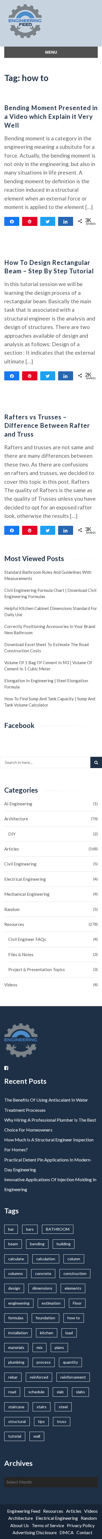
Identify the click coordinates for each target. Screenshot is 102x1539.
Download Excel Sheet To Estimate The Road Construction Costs (46, 647)
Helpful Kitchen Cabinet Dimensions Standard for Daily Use (50, 611)
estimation (51, 1303)
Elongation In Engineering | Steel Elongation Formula (46, 683)
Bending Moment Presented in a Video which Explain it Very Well (51, 116)
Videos (10, 984)
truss (61, 1421)
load (69, 1332)
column (73, 1258)
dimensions (42, 1288)
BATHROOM (57, 1229)
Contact (84, 1532)
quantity (70, 1362)
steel (63, 1406)
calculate (16, 1258)
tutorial (14, 1436)
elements (73, 1288)
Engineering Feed (23, 1511)
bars (30, 1229)
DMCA (67, 1532)
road (12, 1391)
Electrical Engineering (25, 879)
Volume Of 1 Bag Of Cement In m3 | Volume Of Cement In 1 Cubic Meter (48, 665)
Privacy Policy (81, 1525)
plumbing (16, 1362)
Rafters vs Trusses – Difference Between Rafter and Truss (47, 425)
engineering (18, 1303)
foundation (45, 1317)
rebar (13, 1377)
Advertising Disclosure (34, 1532)
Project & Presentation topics (36, 969)
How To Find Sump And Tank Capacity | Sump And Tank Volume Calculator (49, 701)
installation (18, 1332)
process (44, 1362)
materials (16, 1347)
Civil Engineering (20, 863)
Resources (14, 924)
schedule (36, 1391)
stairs (41, 1406)
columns (15, 1273)
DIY (12, 833)
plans (59, 1347)
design (14, 1288)
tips (41, 1421)
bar (11, 1229)
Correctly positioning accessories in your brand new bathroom (49, 629)
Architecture (16, 818)
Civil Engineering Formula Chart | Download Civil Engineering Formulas (50, 593)
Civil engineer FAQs (27, 939)
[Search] (96, 762)
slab (60, 1391)
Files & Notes (20, 954)
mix (39, 1347)
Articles (11, 848)
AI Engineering (18, 803)
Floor (77, 1303)
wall (36, 1436)
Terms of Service (48, 1525)
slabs (80, 1391)
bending (37, 1243)
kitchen (46, 1332)
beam (13, 1243)
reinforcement (73, 1377)
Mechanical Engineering (27, 894)
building (64, 1243)
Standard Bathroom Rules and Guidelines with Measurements (48, 575)
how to (73, 1317)
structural (17, 1421)
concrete (43, 1273)
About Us (19, 1525)
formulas (16, 1317)
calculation (45, 1258)
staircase (16, 1406)
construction (74, 1273)
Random (12, 909)
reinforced (39, 1377)
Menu (51, 52)
